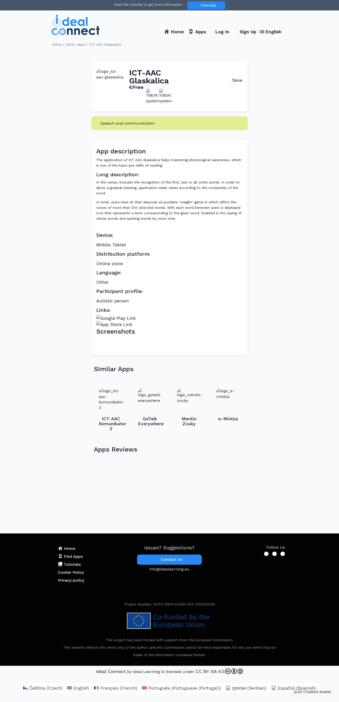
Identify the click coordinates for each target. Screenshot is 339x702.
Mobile (103, 244)
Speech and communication (128, 123)
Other (102, 282)
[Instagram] (282, 554)
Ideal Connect (111, 671)
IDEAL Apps (75, 44)
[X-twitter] (274, 554)
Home (57, 44)
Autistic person (112, 300)
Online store (109, 263)
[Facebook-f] (266, 554)
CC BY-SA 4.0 (210, 671)
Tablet (119, 244)
